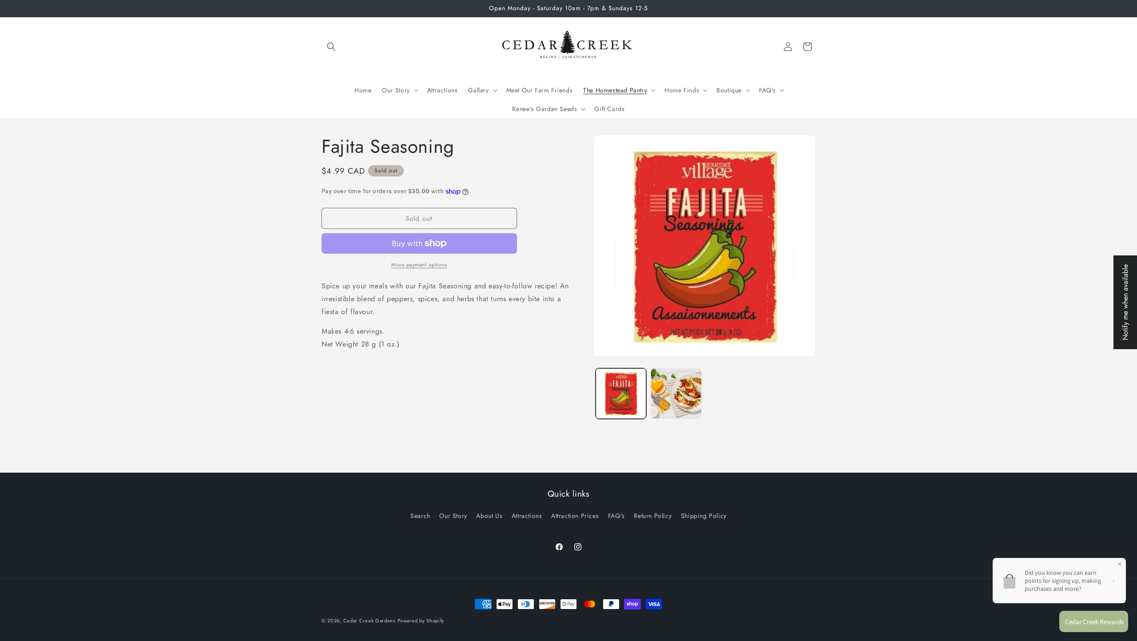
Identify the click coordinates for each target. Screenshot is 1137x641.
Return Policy (653, 515)
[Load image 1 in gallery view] (621, 393)
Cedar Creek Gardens (369, 620)
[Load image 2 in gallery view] (676, 393)
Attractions (527, 515)
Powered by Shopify (421, 620)
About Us (489, 515)
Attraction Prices (575, 515)
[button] (331, 46)
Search (420, 515)
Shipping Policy (704, 515)
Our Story (453, 515)
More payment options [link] (419, 265)
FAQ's (616, 515)
